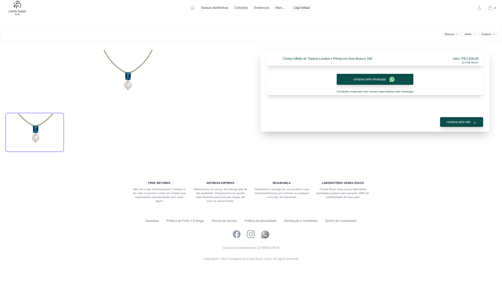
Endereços (261, 7)
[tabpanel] (127, 79)
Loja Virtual (302, 7)
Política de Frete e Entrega (185, 220)
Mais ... (280, 7)
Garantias (152, 220)
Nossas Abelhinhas (214, 7)
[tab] (34, 132)
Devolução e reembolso (300, 220)
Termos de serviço (224, 220)
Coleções (241, 7)
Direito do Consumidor (341, 220)
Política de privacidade (260, 220)
